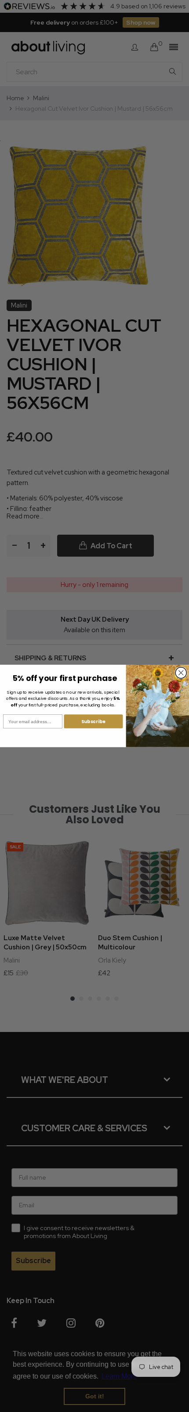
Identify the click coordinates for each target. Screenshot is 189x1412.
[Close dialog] (180, 672)
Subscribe (93, 721)
